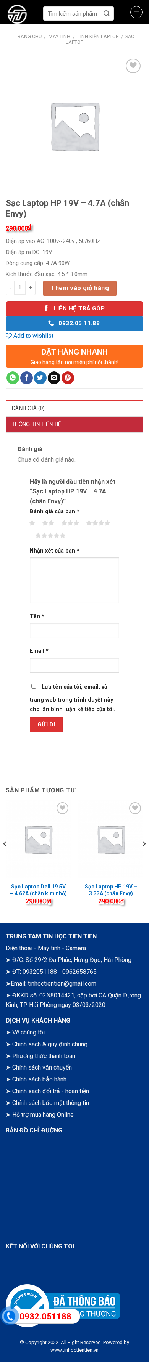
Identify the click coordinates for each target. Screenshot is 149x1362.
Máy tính (59, 36)
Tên (37, 616)
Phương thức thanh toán (43, 1056)
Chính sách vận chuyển (42, 1067)
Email (39, 651)
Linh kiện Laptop (98, 36)
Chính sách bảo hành (39, 1079)
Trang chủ (28, 36)
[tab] (74, 408)
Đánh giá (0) (28, 408)
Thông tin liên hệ (37, 424)
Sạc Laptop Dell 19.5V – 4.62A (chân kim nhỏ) (38, 889)
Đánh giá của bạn (54, 511)
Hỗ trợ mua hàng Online (43, 1114)
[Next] (143, 859)
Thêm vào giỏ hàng (80, 288)
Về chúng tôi (28, 1032)
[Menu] (136, 12)
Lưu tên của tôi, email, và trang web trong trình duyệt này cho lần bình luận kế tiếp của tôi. (72, 698)
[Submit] (106, 13)
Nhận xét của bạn (54, 551)
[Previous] (5, 859)
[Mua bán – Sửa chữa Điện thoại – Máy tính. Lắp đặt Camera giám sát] (22, 15)
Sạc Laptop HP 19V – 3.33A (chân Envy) (111, 889)
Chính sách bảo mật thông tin (50, 1103)
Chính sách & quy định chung (49, 1044)
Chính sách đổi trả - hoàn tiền (50, 1091)
